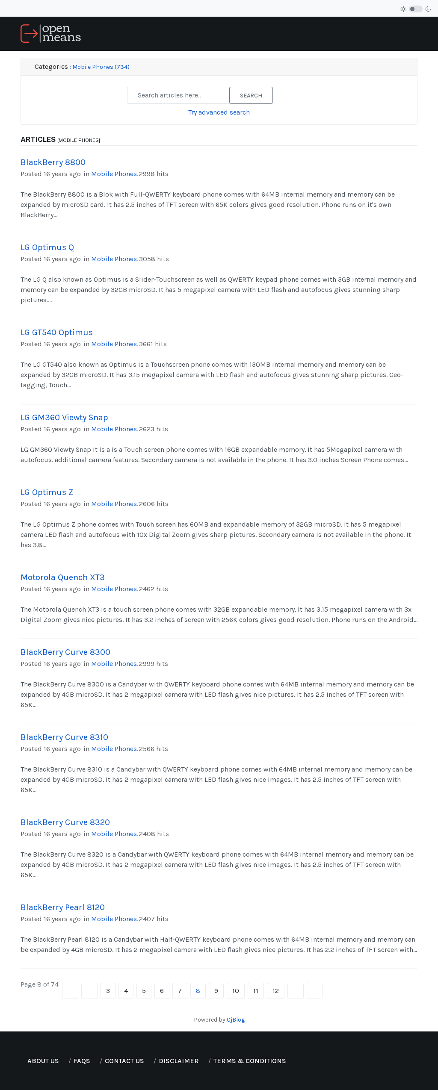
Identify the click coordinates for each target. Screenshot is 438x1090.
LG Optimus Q (47, 247)
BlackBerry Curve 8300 (65, 652)
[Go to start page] (70, 991)
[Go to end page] (315, 991)
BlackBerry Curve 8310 (64, 737)
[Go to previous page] (89, 991)
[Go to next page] (295, 991)
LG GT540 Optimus (57, 332)
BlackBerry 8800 (53, 162)
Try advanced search (219, 112)
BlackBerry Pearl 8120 (63, 907)
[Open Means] (51, 33)
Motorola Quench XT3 (63, 577)
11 (255, 991)
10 (235, 991)
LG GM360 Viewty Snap (64, 417)
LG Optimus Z (47, 492)
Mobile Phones (114, 174)
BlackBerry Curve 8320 (65, 822)
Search (251, 95)
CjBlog (236, 1019)
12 (275, 991)
